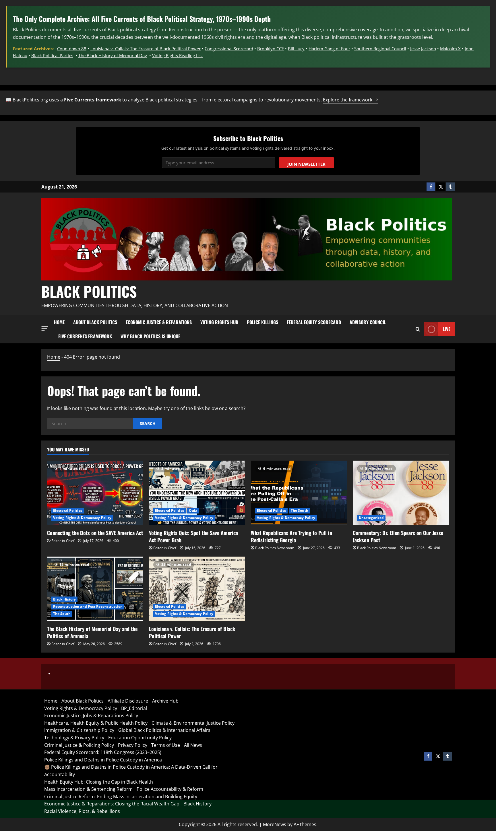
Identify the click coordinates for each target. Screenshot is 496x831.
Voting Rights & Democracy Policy (82, 517)
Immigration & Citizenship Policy (79, 730)
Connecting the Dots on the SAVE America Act (95, 532)
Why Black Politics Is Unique (150, 336)
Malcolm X (450, 48)
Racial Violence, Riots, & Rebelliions (82, 811)
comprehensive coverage (350, 29)
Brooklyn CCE (270, 48)
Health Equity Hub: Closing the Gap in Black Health (98, 782)
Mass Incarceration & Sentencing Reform (88, 789)
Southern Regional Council (380, 48)
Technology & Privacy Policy (74, 737)
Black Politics (89, 291)
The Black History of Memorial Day (112, 55)
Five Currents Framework (85, 336)
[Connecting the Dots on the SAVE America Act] (95, 493)
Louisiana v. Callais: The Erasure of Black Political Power (145, 48)
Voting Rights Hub (219, 322)
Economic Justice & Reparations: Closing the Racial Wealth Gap (111, 804)
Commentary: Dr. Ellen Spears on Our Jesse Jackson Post (398, 536)
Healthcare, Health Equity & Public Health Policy (96, 723)
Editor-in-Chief (62, 540)
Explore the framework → (350, 100)
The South (299, 510)
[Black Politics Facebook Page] (431, 186)
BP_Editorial (134, 708)
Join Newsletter (306, 164)
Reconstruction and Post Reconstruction (88, 606)
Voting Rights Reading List (177, 55)
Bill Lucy (296, 48)
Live (446, 329)
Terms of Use (165, 745)
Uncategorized (371, 517)
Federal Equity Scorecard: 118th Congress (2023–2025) (102, 752)
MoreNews (274, 824)
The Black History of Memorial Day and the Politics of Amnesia (92, 632)
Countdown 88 (71, 48)
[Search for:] (90, 423)
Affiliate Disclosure (128, 701)
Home (59, 322)
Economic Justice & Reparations (159, 322)
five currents (87, 29)
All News (193, 745)
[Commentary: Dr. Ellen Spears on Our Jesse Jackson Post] (401, 493)
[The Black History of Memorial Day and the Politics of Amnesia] (95, 589)
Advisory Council (368, 322)
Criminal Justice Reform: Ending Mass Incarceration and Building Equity (120, 796)
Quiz (193, 510)
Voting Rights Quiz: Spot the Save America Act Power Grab (193, 536)
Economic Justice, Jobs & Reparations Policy (91, 715)
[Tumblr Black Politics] (450, 186)
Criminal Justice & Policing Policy (79, 745)
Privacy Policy (132, 745)
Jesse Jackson (423, 48)
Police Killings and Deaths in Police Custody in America (103, 760)
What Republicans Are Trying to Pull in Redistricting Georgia (291, 536)
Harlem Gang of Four (329, 48)
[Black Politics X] (440, 186)
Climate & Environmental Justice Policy (193, 723)
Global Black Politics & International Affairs (164, 730)
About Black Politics (95, 322)
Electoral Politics (67, 510)
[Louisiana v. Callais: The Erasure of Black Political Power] (197, 589)
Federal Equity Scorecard (314, 322)
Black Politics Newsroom (274, 547)
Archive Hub (165, 701)
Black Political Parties (52, 55)
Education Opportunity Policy (140, 737)
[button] (44, 328)
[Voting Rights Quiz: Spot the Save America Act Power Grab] (197, 493)
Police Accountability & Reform (170, 789)
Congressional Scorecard (229, 48)
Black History (64, 599)
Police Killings (262, 322)
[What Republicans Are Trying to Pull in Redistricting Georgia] (299, 493)
